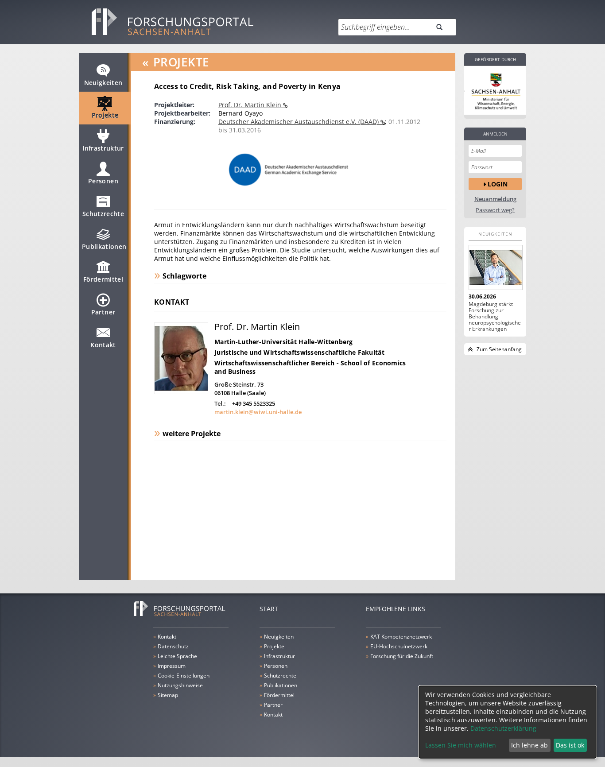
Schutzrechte (103, 213)
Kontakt (103, 345)
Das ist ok (570, 745)
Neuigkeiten (103, 82)
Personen (103, 181)
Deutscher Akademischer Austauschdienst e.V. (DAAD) (299, 121)
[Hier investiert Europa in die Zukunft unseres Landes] (495, 90)
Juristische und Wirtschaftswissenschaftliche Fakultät (299, 352)
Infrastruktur (103, 148)
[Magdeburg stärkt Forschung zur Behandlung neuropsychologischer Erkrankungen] (495, 267)
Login (498, 184)
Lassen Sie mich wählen (460, 745)
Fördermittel (103, 279)
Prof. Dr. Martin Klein (250, 105)
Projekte (105, 115)
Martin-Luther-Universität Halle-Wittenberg (283, 341)
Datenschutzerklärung (503, 728)
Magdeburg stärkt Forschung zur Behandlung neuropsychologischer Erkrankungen (495, 316)
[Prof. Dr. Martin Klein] (181, 391)
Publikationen (104, 246)
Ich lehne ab (529, 745)
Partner (103, 312)
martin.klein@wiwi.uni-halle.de (258, 412)
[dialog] (507, 722)
